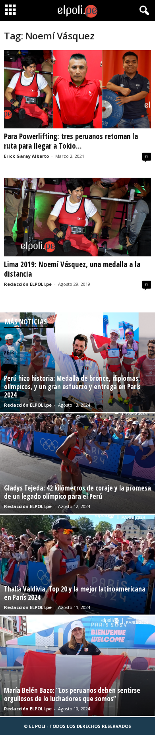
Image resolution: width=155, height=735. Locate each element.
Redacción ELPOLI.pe (28, 284)
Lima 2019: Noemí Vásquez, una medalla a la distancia (72, 269)
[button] (142, 10)
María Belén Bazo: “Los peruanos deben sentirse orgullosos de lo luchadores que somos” (72, 694)
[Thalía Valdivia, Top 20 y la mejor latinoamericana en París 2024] (77, 565)
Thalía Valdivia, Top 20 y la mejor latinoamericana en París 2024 (74, 593)
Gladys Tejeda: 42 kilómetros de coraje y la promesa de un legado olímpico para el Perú (77, 492)
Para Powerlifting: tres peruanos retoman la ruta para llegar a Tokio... (71, 141)
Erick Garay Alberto (26, 156)
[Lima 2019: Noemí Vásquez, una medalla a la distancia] (77, 217)
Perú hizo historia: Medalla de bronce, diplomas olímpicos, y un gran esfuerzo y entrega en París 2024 (72, 386)
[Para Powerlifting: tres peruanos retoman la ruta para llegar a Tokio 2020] (77, 89)
